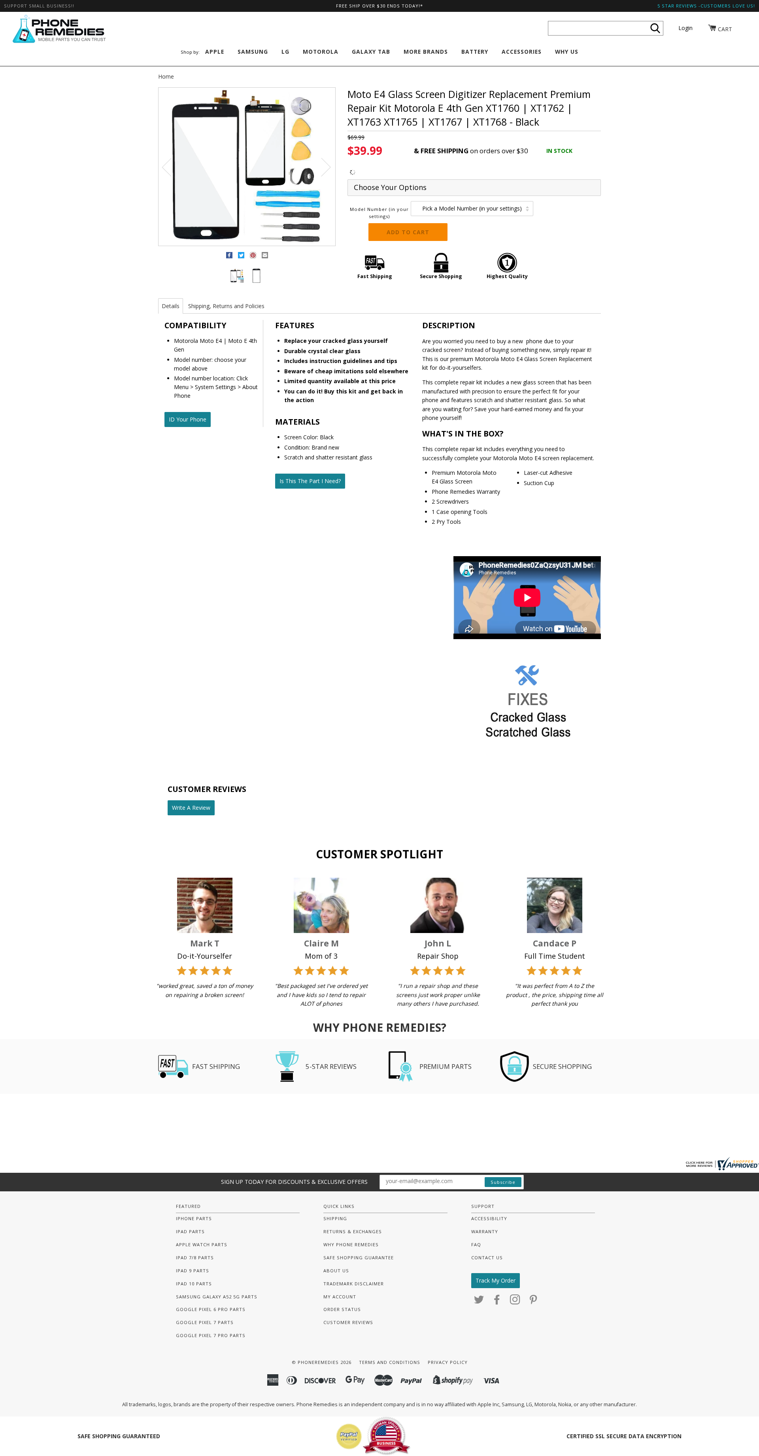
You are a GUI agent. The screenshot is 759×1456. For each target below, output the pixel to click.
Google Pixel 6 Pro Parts (210, 1309)
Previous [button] (171, 167)
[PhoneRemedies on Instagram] (515, 1302)
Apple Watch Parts (201, 1244)
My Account (339, 1297)
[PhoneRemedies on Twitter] (479, 1302)
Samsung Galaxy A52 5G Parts (216, 1297)
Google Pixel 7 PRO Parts (210, 1335)
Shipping (335, 1218)
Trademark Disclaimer (353, 1284)
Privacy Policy (448, 1362)
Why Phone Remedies (351, 1244)
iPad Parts (190, 1231)
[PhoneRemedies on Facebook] (497, 1302)
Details (170, 306)
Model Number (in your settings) (379, 212)
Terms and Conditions (389, 1362)
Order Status (342, 1309)
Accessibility (489, 1218)
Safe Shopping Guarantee (358, 1257)
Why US (566, 51)
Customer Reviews (348, 1322)
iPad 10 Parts (194, 1284)
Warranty (484, 1231)
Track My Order (495, 1280)
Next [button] (321, 167)
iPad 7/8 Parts (195, 1257)
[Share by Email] (265, 257)
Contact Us (487, 1257)
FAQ (476, 1244)
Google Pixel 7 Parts (205, 1322)
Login (685, 28)
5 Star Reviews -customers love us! (706, 6)
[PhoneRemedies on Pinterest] (533, 1302)
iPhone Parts (194, 1218)
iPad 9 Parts (192, 1271)
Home (166, 76)
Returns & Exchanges (352, 1231)
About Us (336, 1271)
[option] (247, 167)
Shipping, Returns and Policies (226, 306)
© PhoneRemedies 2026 (321, 1362)
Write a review (191, 807)
